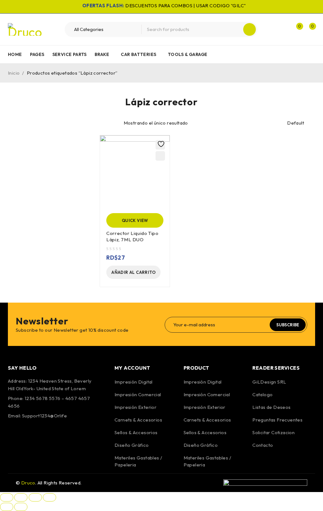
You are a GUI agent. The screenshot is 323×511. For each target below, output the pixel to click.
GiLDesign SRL (269, 382)
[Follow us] (31, 434)
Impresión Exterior (135, 407)
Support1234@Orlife (44, 416)
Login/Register (282, 29)
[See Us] (48, 434)
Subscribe (287, 324)
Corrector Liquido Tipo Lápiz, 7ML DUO (132, 236)
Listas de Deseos (271, 407)
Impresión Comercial (138, 394)
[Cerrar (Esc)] (49, 497)
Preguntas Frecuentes (277, 420)
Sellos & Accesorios (136, 432)
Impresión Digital (134, 382)
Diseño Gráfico (132, 445)
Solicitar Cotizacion (273, 432)
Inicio (14, 73)
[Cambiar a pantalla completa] (20, 497)
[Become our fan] (14, 434)
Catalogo (262, 394)
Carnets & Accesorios (138, 420)
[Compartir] (35, 497)
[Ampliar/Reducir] (6, 497)
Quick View (135, 220)
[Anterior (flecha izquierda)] (6, 507)
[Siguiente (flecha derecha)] (20, 507)
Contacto (262, 445)
